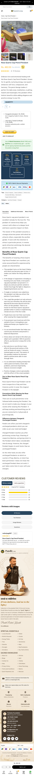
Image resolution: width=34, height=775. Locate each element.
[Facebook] (4, 738)
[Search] (29, 6)
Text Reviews (17, 517)
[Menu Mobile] (2, 11)
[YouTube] (16, 738)
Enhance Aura (27, 192)
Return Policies (29, 211)
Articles (21, 655)
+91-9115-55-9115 (12, 721)
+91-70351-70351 (12, 717)
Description (5, 211)
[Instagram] (12, 738)
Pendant (19, 200)
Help (3, 663)
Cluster (21, 636)
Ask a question (19, 483)
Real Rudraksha (23, 647)
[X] (8, 738)
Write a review (7, 483)
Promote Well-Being (9, 194)
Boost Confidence (18, 192)
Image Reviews (17, 522)
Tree (3, 642)
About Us (4, 655)
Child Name (22, 663)
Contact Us (5, 661)
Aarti (20, 658)
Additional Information (17, 211)
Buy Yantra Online (24, 650)
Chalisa (21, 661)
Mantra (21, 669)
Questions (17, 527)
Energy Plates (6, 639)
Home (2, 16)
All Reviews (17, 513)
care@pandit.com (12, 729)
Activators (5, 650)
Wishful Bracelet (6, 636)
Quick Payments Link (8, 671)
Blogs (3, 658)
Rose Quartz (18, 194)
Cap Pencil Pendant (10, 16)
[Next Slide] (32, 2)
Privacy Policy (6, 666)
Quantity (7, 102)
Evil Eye (21, 639)
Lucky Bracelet (6, 633)
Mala (20, 644)
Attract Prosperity (9, 192)
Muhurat (21, 671)
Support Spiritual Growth (10, 197)
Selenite (4, 644)
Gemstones (22, 642)
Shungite (4, 647)
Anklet (20, 633)
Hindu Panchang (23, 666)
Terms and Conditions (8, 669)
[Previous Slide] (1, 2)
